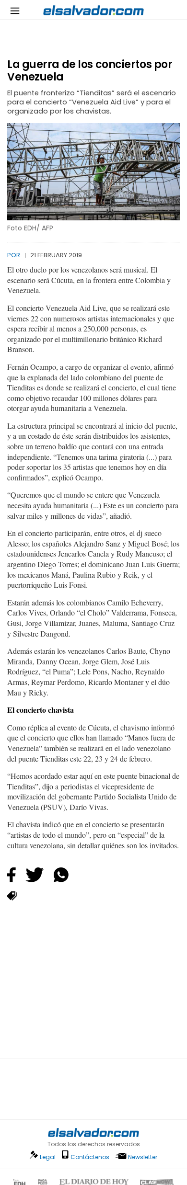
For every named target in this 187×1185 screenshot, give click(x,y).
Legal (48, 1157)
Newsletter (142, 1157)
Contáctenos (89, 1157)
